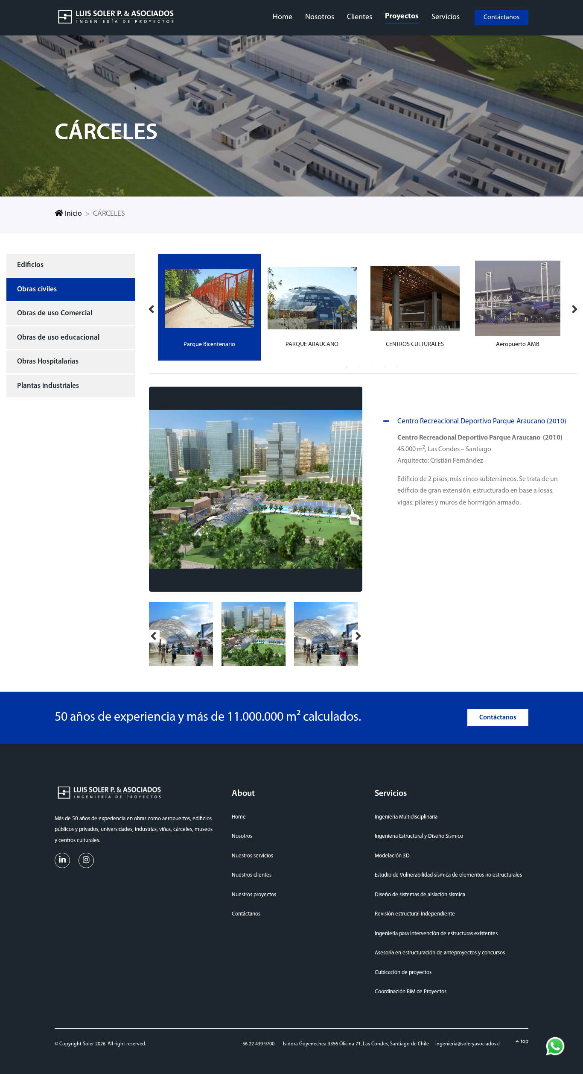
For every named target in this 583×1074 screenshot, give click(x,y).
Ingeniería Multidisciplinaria (406, 817)
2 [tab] (359, 367)
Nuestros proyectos (254, 895)
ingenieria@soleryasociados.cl (468, 1044)
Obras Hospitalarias (48, 361)
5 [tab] (397, 367)
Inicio (72, 213)
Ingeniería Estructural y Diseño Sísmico (419, 836)
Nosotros (242, 836)
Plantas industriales (48, 386)
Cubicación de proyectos (403, 972)
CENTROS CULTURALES (415, 344)
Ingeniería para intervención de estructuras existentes (436, 933)
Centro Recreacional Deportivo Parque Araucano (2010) (481, 421)
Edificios (30, 265)
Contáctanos (501, 17)
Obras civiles (37, 289)
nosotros (319, 17)
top (524, 1041)
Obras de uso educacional (58, 337)
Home (239, 817)
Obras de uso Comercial (54, 313)
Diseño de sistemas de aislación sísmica (420, 895)
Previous (151, 307)
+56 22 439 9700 (256, 1044)
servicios (445, 17)
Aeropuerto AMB (517, 344)
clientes (359, 17)
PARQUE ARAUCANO (312, 344)
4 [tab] (384, 367)
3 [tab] (371, 367)
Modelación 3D (392, 856)
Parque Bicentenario (209, 344)
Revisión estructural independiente (415, 914)
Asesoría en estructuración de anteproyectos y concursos (440, 953)
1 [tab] (346, 367)
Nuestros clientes (251, 875)
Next (574, 307)
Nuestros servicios (252, 856)
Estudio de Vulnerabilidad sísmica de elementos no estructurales (448, 875)
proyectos (402, 17)
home (282, 17)
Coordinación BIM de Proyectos (410, 992)
